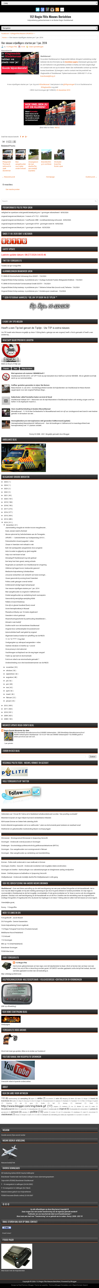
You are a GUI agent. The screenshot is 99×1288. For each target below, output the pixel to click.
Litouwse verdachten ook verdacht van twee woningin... (25, 575)
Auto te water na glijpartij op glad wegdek (20, 551)
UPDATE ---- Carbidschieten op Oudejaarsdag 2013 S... (25, 538)
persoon (15, 1112)
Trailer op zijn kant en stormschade (18, 656)
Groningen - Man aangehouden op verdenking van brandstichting (25, 853)
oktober (9, 671)
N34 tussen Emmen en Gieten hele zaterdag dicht (19, 821)
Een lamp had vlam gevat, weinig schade (20, 561)
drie (32, 1101)
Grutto (43, 1103)
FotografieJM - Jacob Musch (12, 918)
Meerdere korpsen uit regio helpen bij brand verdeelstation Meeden (26, 818)
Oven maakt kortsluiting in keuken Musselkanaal (31, 409)
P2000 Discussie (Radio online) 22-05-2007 (17, 1195)
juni (7, 684)
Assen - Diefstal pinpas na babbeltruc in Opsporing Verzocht (24, 873)
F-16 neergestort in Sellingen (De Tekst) (15, 1188)
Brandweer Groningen (9, 948)
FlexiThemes (22, 1285)
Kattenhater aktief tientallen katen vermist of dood (31, 397)
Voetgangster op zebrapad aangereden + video (23, 642)
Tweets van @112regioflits (11, 266)
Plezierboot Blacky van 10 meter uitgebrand (21, 612)
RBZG (57, 127)
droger (38, 1101)
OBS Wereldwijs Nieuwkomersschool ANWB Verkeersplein (35, 732)
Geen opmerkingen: (36, 47)
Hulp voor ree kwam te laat (15, 555)
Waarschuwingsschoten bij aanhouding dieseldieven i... (26, 619)
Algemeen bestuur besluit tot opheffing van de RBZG (25, 636)
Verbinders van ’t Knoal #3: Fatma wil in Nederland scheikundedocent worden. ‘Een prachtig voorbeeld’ (39, 814)
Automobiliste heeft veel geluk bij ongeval (21, 632)
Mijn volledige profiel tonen (11, 974)
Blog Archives (27, 368)
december (10, 525)
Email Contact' (6, 1233)
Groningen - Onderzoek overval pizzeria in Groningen (20, 842)
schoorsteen (67, 1112)
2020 (6, 499)
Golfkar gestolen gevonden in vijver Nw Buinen (30, 385)
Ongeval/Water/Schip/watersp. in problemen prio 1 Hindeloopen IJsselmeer (29, 291)
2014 (6, 519)
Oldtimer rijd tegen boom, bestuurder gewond (22, 568)
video (62, 1115)
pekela (92, 1109)
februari (9, 697)
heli (54, 1103)
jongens (56, 1106)
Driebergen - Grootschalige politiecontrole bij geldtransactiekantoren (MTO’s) (30, 845)
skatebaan (76, 1112)
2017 (6, 509)
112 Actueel (5, 936)
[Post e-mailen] (3, 141)
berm (72, 1098)
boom (79, 1098)
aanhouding (13, 1098)
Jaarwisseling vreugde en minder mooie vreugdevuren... (26, 528)
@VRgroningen (69, 84)
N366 (16, 1109)
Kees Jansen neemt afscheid (16, 531)
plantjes (24, 1112)
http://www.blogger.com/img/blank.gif (23, 1106)
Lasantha (45, 1285)
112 (3, 1098)
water (86, 1115)
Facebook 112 (75, 1101)
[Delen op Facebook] (14, 141)
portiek (46, 1112)
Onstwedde (73, 1109)
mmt (86, 1106)
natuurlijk (23, 1109)
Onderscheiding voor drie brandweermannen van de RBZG (26, 663)
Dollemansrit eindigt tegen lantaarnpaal (20, 585)
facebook (65, 1101)
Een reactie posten (13, 189)
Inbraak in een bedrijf (13, 622)
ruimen (53, 1112)
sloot (84, 1112)
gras (31, 1103)
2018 (6, 505)
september (10, 674)
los (72, 1106)
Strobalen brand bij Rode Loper (58, 164)
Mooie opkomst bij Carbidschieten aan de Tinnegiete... (25, 534)
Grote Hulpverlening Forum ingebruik (14, 925)
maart (8, 694)
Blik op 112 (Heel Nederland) (12, 944)
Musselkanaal (6, 1109)
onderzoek (52, 1109)
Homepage (50, 177)
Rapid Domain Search (80, 1285)
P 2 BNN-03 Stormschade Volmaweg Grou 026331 (19, 276)
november (10, 667)
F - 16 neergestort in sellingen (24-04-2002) (17, 1184)
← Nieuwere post (8, 177)
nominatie (44, 1109)
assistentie (49, 1098)
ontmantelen (84, 1109)
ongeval (62, 1109)
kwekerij (64, 1106)
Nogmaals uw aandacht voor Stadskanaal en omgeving (26, 565)
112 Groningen (6, 940)
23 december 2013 (63, 90)
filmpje (90, 1101)
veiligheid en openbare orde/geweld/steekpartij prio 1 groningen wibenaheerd (30, 212)
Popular (6, 368)
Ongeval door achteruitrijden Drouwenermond (22, 629)
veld (38, 1115)
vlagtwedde (70, 1115)
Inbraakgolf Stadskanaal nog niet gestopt (20, 558)
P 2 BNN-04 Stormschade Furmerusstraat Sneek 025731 (21, 284)
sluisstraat (92, 1112)
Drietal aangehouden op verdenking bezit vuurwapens (25, 595)
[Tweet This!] (23, 137)
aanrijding (24, 1098)
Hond (91, 1103)
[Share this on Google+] (26, 137)
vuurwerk (79, 1115)
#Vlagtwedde (46, 87)
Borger (86, 1098)
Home (4, 37)
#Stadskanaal (44, 84)
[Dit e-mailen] (7, 141)
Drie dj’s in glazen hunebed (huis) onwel (20, 605)
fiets (83, 1101)
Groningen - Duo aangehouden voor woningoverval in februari (24, 849)
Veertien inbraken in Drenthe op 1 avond (20, 646)
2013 (6, 522)
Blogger (66, 434)
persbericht (4, 1112)
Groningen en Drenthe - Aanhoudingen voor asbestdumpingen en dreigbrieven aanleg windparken (37, 870)
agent (32, 1098)
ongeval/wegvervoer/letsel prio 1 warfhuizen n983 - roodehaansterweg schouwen (31, 220)
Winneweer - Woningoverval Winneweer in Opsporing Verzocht (24, 838)
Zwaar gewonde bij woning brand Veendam (21, 578)
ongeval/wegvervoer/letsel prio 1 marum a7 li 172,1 (20, 216)
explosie (58, 1101)
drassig (26, 1101)
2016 (6, 512)
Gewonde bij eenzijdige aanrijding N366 (20, 598)
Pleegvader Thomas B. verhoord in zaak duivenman (7, 166)
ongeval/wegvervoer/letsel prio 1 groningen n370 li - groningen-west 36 (27, 224)
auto (57, 1098)
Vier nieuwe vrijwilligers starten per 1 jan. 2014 (24, 42)
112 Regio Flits (21, 963)
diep (20, 1101)
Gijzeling (9, 1103)
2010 (6, 712)
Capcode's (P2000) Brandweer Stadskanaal (17, 1180)
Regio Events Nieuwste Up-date (16, 730)
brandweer (5, 1101)
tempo (17, 1115)
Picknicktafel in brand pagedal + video (19, 541)
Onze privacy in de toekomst (16, 649)
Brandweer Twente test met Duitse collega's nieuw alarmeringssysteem (27, 1177)
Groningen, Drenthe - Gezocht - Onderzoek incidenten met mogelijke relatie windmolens (33, 866)
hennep (65, 1103)
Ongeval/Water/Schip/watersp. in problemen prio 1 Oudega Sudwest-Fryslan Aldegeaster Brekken (37, 280)
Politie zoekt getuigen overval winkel (18, 582)
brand (93, 1098)
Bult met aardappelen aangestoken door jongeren (23, 548)
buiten (14, 1101)
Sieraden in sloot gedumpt (15, 615)
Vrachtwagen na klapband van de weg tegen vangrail (25, 652)
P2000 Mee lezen (7, 951)
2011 (6, 709)
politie (34, 1111)
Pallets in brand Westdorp (15, 602)
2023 (6, 489)
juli (7, 681)
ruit (59, 1112)
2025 (6, 482)
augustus (9, 677)
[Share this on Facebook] (20, 137)
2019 (6, 502)
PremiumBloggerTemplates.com (60, 1285)
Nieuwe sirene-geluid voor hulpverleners (16, 1192)
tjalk (29, 1115)
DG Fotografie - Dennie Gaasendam (14, 921)
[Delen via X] (12, 141)
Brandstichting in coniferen (46, 163)
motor (93, 1106)
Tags (15, 368)
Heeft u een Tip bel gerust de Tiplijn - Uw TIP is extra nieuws (35, 327)
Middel (79, 1106)
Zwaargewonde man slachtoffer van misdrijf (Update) (33, 166)
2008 (6, 719)
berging (65, 1098)
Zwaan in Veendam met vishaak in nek (19, 544)
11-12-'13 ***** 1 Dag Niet (15, 639)
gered (96, 1101)
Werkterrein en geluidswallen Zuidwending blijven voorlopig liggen (26, 829)
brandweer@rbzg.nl (47, 76)
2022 (6, 492)
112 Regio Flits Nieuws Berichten (50, 16)
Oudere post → (91, 177)
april (8, 691)
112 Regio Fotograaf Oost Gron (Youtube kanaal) (19, 929)
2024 (6, 485)
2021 (6, 495)
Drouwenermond (48, 1101)
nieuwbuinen (33, 1109)
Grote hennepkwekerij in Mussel (17, 609)
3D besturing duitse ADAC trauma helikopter (17, 1173)
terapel (24, 1115)
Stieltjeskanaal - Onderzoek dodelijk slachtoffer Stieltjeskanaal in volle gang (29, 877)
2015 (6, 516)
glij (21, 1103)
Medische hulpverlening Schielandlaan (19, 571)
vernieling (54, 1115)
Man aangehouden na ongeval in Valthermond (22, 592)
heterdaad (78, 1103)
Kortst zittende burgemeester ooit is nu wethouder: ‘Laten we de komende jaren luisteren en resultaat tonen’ (41, 825)
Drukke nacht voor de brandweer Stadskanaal (22, 625)
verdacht (45, 1115)
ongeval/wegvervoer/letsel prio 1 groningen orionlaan (21, 227)
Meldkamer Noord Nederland (12, 933)
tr (34, 1115)
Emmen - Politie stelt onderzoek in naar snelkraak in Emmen (23, 862)
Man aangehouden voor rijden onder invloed (20, 165)
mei (7, 687)
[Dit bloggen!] (10, 141)
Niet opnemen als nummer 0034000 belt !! (27, 373)
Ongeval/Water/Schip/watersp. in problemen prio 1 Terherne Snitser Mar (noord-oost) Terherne (36, 287)
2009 (6, 716)
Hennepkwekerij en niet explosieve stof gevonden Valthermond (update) (40, 421)
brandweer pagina (71, 62)
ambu (39, 1098)
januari (8, 701)
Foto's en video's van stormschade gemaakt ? (22, 659)
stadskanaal (6, 1114)
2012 (6, 706)
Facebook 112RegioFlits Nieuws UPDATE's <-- (18, 33)
